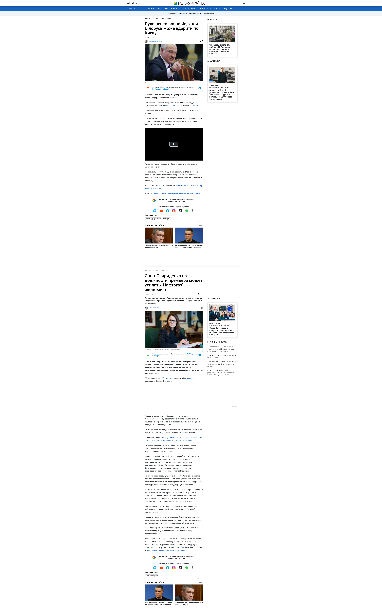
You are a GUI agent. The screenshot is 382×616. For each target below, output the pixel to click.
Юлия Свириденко (152, 576)
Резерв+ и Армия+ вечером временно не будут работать (221, 356)
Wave (209, 9)
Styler (217, 9)
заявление (191, 378)
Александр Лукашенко (153, 219)
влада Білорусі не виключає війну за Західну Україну (177, 193)
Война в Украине (209, 13)
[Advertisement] (174, 398)
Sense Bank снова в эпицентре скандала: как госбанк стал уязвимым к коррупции (221, 331)
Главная (147, 19)
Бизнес (185, 9)
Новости (151, 9)
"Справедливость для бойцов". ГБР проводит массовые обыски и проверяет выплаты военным (220, 49)
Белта (195, 105)
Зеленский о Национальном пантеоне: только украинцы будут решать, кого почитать (222, 364)
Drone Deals (183, 13)
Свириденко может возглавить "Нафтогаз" (167, 550)
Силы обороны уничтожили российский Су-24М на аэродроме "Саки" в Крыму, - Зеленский (220, 372)
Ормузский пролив (195, 13)
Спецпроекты (228, 9)
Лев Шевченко (214, 85)
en (132, 3)
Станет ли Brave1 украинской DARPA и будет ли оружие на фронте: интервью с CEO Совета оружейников (222, 94)
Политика (175, 9)
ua (128, 3)
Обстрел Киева (172, 13)
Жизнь (194, 9)
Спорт (202, 9)
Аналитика (162, 9)
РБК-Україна (171, 105)
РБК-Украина (167, 378)
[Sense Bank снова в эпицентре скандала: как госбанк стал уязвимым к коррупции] (222, 313)
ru (135, 3)
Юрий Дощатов (214, 323)
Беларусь (166, 219)
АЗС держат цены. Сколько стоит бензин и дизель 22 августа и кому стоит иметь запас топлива (220, 349)
